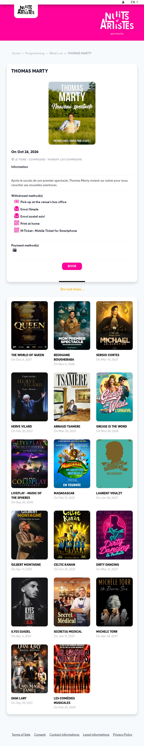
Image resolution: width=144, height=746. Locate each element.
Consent (40, 734)
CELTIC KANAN (64, 564)
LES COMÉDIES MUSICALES (64, 700)
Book (72, 266)
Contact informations (64, 734)
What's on (56, 53)
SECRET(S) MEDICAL (68, 631)
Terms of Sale (21, 734)
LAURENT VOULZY (109, 493)
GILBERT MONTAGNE (26, 564)
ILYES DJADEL (21, 631)
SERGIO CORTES (107, 355)
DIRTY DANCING (107, 564)
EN (133, 2)
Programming (34, 53)
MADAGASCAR (64, 493)
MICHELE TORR (106, 631)
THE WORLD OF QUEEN (27, 355)
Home (16, 53)
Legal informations (96, 734)
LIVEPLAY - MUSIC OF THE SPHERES (26, 495)
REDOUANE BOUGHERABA (64, 357)
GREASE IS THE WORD (111, 426)
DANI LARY (18, 698)
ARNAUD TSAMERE (67, 426)
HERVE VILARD (21, 426)
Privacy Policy (122, 734)
